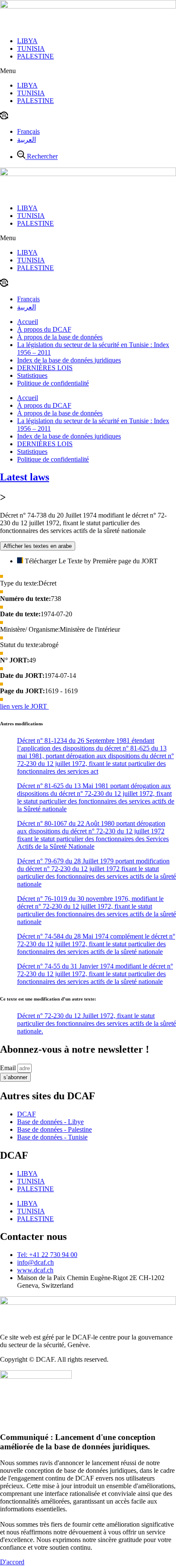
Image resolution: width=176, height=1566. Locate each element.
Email (9, 1067)
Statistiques (32, 375)
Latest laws (24, 477)
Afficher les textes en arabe (37, 546)
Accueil (27, 321)
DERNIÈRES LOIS (45, 367)
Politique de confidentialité (53, 383)
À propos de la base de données (60, 337)
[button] (88, 71)
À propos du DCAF (44, 329)
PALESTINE (35, 56)
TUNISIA (31, 48)
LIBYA (27, 40)
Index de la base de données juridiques (69, 360)
